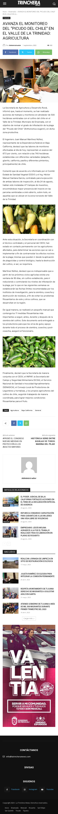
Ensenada (12, 12)
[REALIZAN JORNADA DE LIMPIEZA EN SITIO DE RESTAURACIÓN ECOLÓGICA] (10, 563)
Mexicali (6, 505)
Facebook (15, 789)
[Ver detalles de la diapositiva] (29, 676)
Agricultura (15, 410)
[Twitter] (20, 423)
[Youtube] (42, 789)
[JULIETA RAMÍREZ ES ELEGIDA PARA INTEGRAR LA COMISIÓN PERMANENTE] (10, 578)
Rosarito (6, 536)
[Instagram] (24, 789)
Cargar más (28, 618)
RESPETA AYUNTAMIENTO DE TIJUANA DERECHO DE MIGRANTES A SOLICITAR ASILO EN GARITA (37, 591)
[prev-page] (4, 544)
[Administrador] (4, 45)
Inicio (5, 12)
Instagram (33, 789)
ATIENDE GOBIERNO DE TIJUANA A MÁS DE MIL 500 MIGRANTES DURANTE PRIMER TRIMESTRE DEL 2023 (38, 606)
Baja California (27, 410)
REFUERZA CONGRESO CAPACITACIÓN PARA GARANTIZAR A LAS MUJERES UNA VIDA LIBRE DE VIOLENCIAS (37, 515)
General (38, 410)
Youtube (50, 789)
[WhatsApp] (26, 423)
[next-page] (8, 544)
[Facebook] (14, 423)
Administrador (15, 45)
